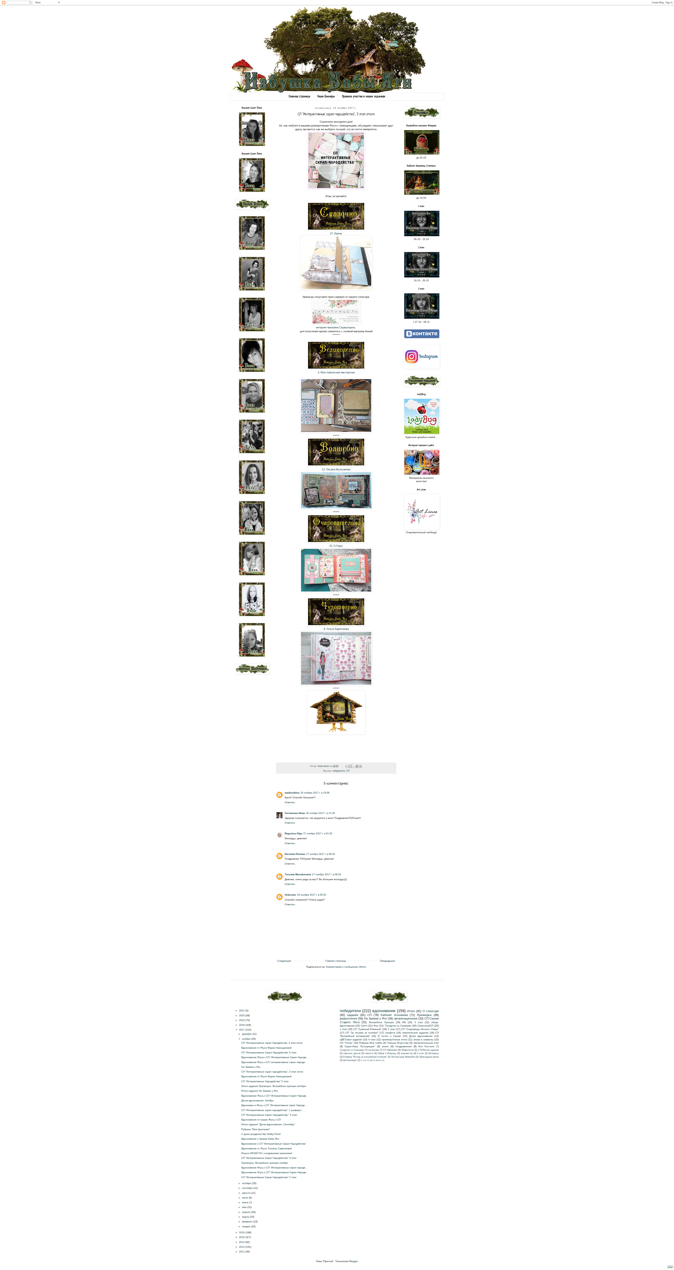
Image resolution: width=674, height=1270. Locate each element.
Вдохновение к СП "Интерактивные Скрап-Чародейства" (273, 1143)
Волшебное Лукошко (381, 1022)
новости (369, 1053)
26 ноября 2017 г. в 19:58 (314, 792)
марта (246, 1216)
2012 (242, 1251)
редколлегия (348, 1018)
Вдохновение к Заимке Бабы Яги (260, 1138)
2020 (242, 1015)
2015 (242, 1237)
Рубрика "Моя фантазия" (255, 1129)
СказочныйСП (425, 1025)
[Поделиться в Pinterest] (360, 766)
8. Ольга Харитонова (336, 628)
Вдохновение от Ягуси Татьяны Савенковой (266, 1148)
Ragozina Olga (293, 833)
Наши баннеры (326, 96)
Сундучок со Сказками (352, 1050)
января (246, 1226)
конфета (390, 1032)
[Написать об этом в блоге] (350, 766)
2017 (242, 1029)
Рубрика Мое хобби (370, 1042)
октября (247, 1183)
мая (244, 1207)
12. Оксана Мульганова (336, 469)
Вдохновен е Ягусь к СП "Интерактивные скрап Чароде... (274, 1105)
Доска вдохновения (420, 1036)
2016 (242, 1232)
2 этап (391, 1029)
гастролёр (373, 1050)
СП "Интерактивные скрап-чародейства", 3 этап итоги (272, 1071)
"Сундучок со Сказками (398, 1025)
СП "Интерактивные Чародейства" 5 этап (265, 1081)
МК (404, 1022)
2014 (242, 1242)
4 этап (372, 1039)
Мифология (408, 1050)
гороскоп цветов (352, 1053)
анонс (385, 1046)
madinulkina (292, 792)
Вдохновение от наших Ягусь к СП (261, 1119)
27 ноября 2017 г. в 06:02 (320, 854)
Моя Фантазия (426, 1046)
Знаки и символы (423, 1039)
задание (352, 1015)
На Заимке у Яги (250, 1067)
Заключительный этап (426, 1042)
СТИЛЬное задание (428, 1050)
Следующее (284, 960)
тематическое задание (415, 1032)
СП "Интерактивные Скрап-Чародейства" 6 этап (268, 1052)
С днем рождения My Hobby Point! (261, 1134)
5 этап (420, 1053)
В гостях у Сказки (389, 1036)
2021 (242, 1010)
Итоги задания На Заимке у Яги (259, 1090)
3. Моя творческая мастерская (336, 372)
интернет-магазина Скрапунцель (335, 327)
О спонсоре (431, 1011)
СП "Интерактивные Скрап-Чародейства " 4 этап (269, 1114)
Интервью (433, 1053)
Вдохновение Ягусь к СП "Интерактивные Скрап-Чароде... (274, 1095)
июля (245, 1197)
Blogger (353, 1261)
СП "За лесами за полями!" (362, 1032)
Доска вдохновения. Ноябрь (257, 1100)
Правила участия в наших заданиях (363, 96)
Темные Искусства (397, 1042)
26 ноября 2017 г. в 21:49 (320, 813)
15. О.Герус (336, 545)
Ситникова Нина (295, 813)
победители (338, 771)
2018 (242, 1025)
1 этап (343, 1029)
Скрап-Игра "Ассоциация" (360, 1046)
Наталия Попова (295, 854)
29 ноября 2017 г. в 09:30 (311, 894)
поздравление (403, 1046)
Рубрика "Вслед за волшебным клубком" (365, 1057)
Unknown (290, 894)
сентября (247, 1188)
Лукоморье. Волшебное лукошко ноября (264, 1162)
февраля (247, 1221)
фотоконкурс (350, 1060)
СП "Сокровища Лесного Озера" (420, 1029)
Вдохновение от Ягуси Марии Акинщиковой (266, 1047)
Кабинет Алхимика (394, 1015)
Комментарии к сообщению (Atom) (346, 966)
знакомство (407, 1053)
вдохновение (383, 1011)
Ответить (290, 802)
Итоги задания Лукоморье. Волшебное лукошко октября (273, 1086)
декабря (247, 1033)
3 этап (418, 1022)
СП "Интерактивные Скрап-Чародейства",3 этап (268, 1158)
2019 (242, 1020)
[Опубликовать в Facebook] (357, 766)
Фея (376, 1025)
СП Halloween (390, 1050)
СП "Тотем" (346, 1042)
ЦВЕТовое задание (351, 1039)
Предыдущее (387, 960)
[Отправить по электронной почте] (347, 766)
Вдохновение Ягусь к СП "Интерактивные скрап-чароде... (274, 1167)
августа (246, 1192)
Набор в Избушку (387, 1053)
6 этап (363, 1060)
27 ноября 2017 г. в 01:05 (317, 833)
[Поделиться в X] (354, 766)
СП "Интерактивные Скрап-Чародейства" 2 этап (268, 1177)
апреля (246, 1212)
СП (347, 771)
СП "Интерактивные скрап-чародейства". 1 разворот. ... (273, 1110)
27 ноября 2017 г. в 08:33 (326, 874)
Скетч (364, 1025)
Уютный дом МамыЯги (403, 1057)
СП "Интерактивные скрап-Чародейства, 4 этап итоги (272, 1042)
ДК (371, 1060)
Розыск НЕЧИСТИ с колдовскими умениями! (266, 1153)
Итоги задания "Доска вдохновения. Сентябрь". (268, 1124)
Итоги (411, 1011)
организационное (405, 1018)
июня (245, 1202)
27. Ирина (336, 233)
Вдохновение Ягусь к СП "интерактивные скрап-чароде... (274, 1062)
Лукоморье (424, 1015)
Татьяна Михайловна (298, 874)
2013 (242, 1246)
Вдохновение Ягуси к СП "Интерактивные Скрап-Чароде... (274, 1057)
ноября (246, 1038)
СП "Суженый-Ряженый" (367, 1029)
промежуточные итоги (394, 1039)
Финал (378, 1060)
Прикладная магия (429, 1057)
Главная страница (299, 96)
